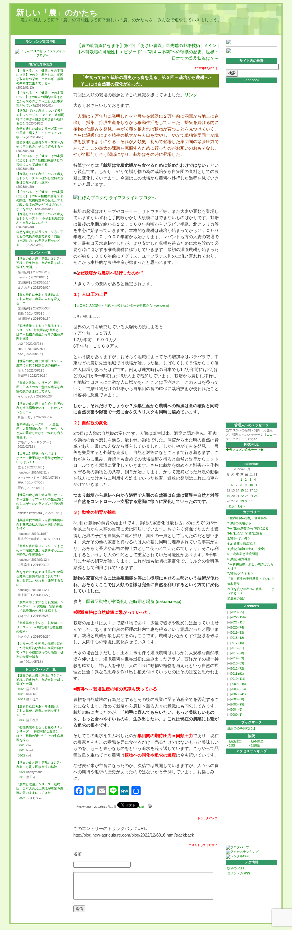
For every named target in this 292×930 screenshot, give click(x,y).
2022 (238, 617)
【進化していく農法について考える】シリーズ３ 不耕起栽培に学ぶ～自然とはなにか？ (40, 218)
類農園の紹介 (236, 598)
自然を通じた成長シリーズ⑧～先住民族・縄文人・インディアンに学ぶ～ (39, 133)
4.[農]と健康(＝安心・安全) (246, 548)
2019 (237, 632)
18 (255, 490)
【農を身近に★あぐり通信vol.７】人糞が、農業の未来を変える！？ (38, 299)
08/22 (21, 755)
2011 (237, 673)
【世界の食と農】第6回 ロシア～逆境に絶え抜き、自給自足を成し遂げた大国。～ (39, 263)
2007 (238, 694)
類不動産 (257, 741)
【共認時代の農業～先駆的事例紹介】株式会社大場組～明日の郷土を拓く (39, 524)
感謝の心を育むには (241, 728)
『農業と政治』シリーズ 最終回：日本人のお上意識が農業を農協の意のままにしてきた (39, 387)
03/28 (21, 798)
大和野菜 (233, 584)
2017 (237, 643)
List (141, 806)
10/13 (21, 694)
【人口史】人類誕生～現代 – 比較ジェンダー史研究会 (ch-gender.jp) (121, 305)
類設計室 (235, 741)
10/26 (21, 689)
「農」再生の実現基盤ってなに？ (250, 578)
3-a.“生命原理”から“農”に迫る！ (249, 528)
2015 (237, 653)
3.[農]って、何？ (238, 538)
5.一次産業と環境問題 (242, 554)
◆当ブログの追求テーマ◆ (244, 449)
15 (242, 490)
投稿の (235, 868)
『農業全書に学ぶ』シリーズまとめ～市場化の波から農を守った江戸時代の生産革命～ (39, 550)
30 (246, 501)
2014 (237, 658)
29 (242, 501)
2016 (237, 648)
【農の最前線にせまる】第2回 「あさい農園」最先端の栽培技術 (138, 45)
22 (242, 495)
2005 (237, 704)
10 (251, 485)
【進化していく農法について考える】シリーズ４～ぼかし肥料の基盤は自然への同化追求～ (39, 178)
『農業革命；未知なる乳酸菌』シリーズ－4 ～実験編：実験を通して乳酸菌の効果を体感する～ (39, 606)
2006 (237, 699)
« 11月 (230, 506)
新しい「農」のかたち (57, 12)
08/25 (21, 750)
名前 (77, 853)
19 (228, 495)
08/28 (21, 745)
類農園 (255, 745)
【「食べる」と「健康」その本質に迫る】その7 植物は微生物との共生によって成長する (39, 160)
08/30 (21, 720)
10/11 (21, 699)
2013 (237, 663)
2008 (238, 689)
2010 (238, 678)
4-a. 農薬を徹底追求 (241, 543)
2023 (237, 612)
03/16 (21, 777)
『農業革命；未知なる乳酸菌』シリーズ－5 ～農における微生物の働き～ (39, 627)
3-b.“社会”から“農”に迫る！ (246, 533)
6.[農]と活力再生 (238, 559)
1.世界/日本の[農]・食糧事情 (247, 518)
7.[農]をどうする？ (240, 573)
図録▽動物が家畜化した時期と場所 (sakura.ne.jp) (133, 601)
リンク (190, 94)
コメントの (238, 873)
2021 (238, 622)
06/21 (21, 772)
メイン (210, 45)
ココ (270, 434)
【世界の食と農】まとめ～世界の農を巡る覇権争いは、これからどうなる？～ (39, 408)
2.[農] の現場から (239, 523)
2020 (237, 627)
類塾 (232, 745)
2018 (237, 637)
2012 (237, 668)
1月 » (241, 506)
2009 (238, 684)
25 (255, 495)
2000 (236, 714)
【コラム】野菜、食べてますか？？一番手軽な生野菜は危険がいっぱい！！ (39, 458)
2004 (236, 709)
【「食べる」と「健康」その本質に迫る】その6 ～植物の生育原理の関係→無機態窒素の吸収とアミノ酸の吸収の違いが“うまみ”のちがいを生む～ (39, 200)
